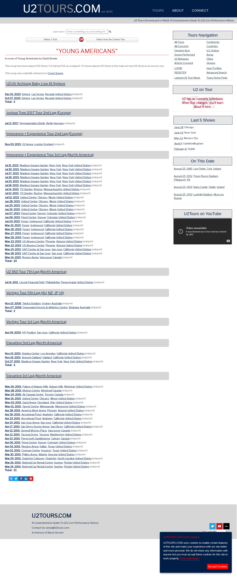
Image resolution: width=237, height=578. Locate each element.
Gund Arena (29, 402)
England (48, 144)
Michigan (69, 386)
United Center (28, 197)
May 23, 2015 (13, 241)
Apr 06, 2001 (12, 442)
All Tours (179, 42)
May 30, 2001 (13, 386)
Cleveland (43, 402)
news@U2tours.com (57, 527)
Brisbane (74, 307)
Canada (57, 257)
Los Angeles (48, 353)
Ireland (217, 168)
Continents (212, 42)
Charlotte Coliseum (33, 458)
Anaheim (47, 414)
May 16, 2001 (13, 398)
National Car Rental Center (37, 462)
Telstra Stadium (31, 303)
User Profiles (214, 68)
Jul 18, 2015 (12, 185)
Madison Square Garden (34, 165)
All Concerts (181, 46)
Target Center (30, 406)
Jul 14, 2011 (11, 282)
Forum (24, 221)
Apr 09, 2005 (13, 332)
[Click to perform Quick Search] (110, 31)
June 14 (178, 132)
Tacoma (44, 434)
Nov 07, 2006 (13, 307)
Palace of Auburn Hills (35, 386)
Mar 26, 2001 (13, 462)
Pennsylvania (68, 282)
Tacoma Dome (29, 434)
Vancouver (46, 257)
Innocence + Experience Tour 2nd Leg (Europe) (44, 134)
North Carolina (66, 458)
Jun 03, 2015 (12, 221)
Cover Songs (55, 73)
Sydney (46, 303)
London (38, 144)
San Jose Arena (30, 422)
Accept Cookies (217, 566)
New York (55, 165)
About (177, 10)
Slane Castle (200, 187)
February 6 (180, 149)
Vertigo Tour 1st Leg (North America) (36, 322)
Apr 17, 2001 (12, 426)
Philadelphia (52, 282)
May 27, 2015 (13, 233)
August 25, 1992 (183, 176)
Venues (210, 62)
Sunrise (58, 462)
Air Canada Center (33, 394)
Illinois (52, 197)
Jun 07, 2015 (12, 213)
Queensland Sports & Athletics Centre (45, 307)
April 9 (178, 143)
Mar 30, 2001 (13, 454)
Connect (200, 10)
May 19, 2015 (13, 249)
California (48, 221)
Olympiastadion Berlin (32, 123)
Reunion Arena (30, 446)
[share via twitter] (16, 478)
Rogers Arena (30, 257)
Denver (41, 213)
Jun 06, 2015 (12, 217)
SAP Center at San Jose (36, 249)
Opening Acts (182, 50)
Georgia (52, 454)
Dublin (212, 187)
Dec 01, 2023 (13, 94)
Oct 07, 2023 (12, 98)
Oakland (47, 357)
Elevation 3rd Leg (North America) (34, 343)
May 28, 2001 (13, 390)
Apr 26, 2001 (12, 414)
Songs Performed (184, 54)
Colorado (52, 213)
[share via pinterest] (30, 478)
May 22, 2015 (13, 245)
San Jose (57, 249)
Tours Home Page (216, 77)
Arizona (60, 241)
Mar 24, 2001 (13, 466)
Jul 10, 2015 (12, 193)
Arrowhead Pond (31, 414)
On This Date (202, 161)
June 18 (178, 127)
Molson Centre (31, 390)
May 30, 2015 (13, 229)
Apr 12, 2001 (12, 434)
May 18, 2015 (13, 253)
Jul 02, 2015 (12, 197)
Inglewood (35, 221)
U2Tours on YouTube (202, 213)
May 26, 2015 (13, 237)
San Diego (56, 426)
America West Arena (33, 410)
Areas (209, 54)
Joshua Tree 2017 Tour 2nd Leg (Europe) (38, 113)
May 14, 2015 (13, 257)
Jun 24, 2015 (12, 209)
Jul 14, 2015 (12, 189)
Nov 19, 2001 (13, 353)
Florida (68, 462)
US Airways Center (33, 241)
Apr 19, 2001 (12, 422)
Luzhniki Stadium (203, 194)
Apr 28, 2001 (12, 410)
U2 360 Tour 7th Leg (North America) (36, 272)
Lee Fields (199, 168)
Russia (178, 198)
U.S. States (212, 50)
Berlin (49, 123)
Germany (58, 123)
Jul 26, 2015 (12, 177)
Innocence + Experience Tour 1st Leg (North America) (50, 155)
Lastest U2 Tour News (187, 77)
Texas (51, 446)
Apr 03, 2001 (12, 446)
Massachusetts (53, 189)
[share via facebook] (21, 478)
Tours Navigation (203, 35)
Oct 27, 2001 (12, 361)
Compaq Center (30, 450)
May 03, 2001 (13, 402)
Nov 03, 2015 (13, 144)
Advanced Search (216, 72)
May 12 (178, 138)
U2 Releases (181, 58)
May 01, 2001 (13, 406)
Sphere (26, 94)
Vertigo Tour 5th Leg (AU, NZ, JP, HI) (35, 293)
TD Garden (26, 189)
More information (189, 558)
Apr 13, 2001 (12, 430)
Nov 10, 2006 (13, 303)
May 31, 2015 (13, 225)
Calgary (55, 438)
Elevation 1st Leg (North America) (34, 376)
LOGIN (178, 68)
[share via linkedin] (25, 478)
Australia (56, 303)
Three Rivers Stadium (205, 176)
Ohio (52, 402)
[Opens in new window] (212, 527)
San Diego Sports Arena (35, 426)
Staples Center (30, 353)
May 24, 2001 (13, 394)
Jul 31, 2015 (12, 165)
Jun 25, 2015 (12, 205)
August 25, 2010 (183, 194)
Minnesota (61, 406)
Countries (212, 46)
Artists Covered (183, 62)
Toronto (49, 394)
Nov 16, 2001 (13, 357)
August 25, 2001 (183, 187)
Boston (38, 189)
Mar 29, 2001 (13, 458)
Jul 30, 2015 (12, 169)
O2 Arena (27, 144)
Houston (46, 450)
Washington (57, 434)
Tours (157, 10)
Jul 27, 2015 (12, 173)
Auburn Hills (56, 386)
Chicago (42, 197)
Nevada (49, 94)
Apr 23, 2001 (12, 418)
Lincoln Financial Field (31, 282)
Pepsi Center (28, 213)
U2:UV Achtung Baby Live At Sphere (35, 84)
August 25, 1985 (183, 168)
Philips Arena (29, 454)
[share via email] (11, 478)
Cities (209, 58)
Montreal (46, 390)
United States (63, 94)
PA (188, 179)
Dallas (43, 446)
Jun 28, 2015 (12, 201)
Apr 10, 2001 (12, 438)
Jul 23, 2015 (12, 181)
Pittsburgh (180, 179)
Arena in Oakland (31, 357)
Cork (209, 168)
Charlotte (51, 458)
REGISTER (180, 72)
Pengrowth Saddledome (35, 438)
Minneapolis (47, 406)
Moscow (218, 194)
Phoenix (50, 241)
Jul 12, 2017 (11, 123)
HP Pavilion (29, 332)
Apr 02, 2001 (12, 450)
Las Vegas (37, 94)
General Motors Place (34, 430)
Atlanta (42, 454)
